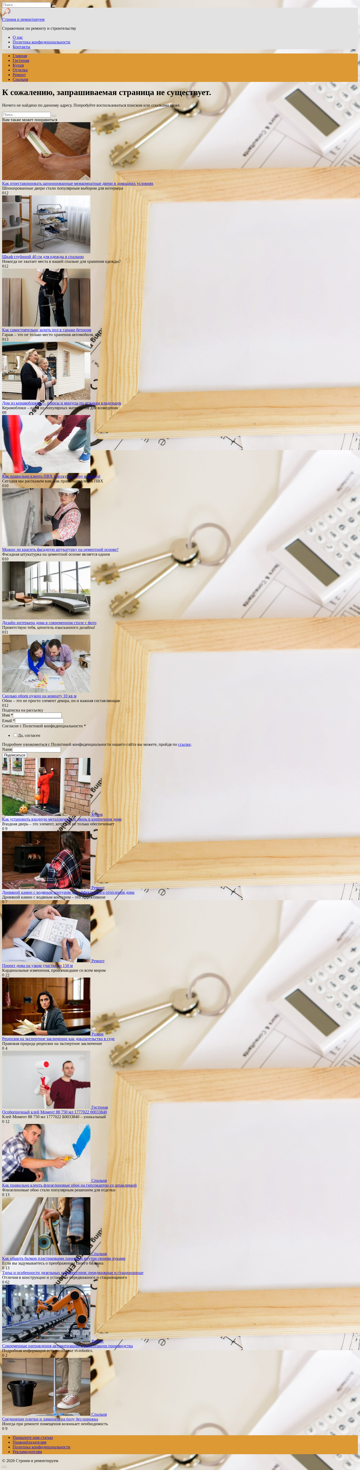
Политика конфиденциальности (41, 42)
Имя (7, 715)
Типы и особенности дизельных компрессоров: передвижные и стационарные (72, 1272)
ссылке (184, 744)
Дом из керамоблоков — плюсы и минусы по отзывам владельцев (61, 403)
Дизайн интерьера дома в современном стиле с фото (49, 622)
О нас (18, 37)
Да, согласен (29, 735)
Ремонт (19, 74)
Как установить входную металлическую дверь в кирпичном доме (62, 819)
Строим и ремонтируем (23, 19)
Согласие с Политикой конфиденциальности (44, 726)
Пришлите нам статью (33, 1437)
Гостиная (21, 60)
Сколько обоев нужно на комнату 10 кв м (39, 696)
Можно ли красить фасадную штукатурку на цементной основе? (60, 549)
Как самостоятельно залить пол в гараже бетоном (46, 330)
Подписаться (14, 755)
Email (8, 720)
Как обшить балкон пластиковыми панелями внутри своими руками (63, 1258)
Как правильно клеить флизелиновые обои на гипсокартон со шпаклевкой (69, 1185)
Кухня (18, 65)
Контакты (21, 47)
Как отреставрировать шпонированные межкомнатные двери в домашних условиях (77, 183)
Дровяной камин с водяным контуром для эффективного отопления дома (68, 892)
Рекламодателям (27, 1451)
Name (7, 749)
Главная (20, 55)
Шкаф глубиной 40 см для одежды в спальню (43, 256)
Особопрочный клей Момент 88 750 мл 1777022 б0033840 (54, 1112)
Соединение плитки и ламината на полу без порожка (50, 1419)
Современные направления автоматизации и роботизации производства (67, 1346)
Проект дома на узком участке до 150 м (37, 965)
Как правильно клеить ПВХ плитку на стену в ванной (51, 476)
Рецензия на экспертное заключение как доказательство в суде (58, 1039)
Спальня (20, 79)
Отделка (20, 70)
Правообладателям (29, 1442)
